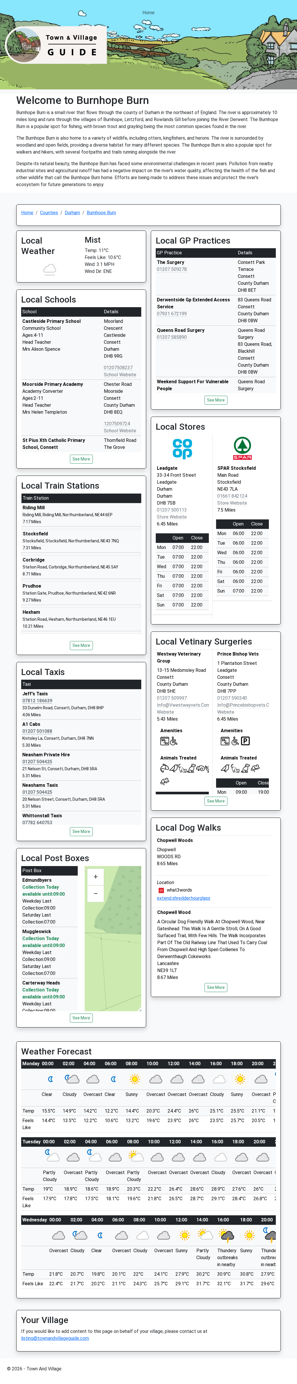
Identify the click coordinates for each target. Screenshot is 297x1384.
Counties (49, 212)
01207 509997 (172, 698)
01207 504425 (37, 761)
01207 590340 (232, 698)
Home (148, 12)
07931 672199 (172, 313)
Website (165, 712)
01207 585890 (172, 337)
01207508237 (118, 367)
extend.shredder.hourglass (183, 898)
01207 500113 (172, 510)
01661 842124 (232, 496)
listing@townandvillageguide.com (55, 1338)
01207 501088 (37, 731)
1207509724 (117, 423)
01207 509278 (172, 269)
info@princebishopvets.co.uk (247, 705)
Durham (72, 212)
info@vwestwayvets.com (183, 705)
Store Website (172, 517)
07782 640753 (37, 822)
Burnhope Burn (101, 212)
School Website (120, 374)
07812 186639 (37, 700)
